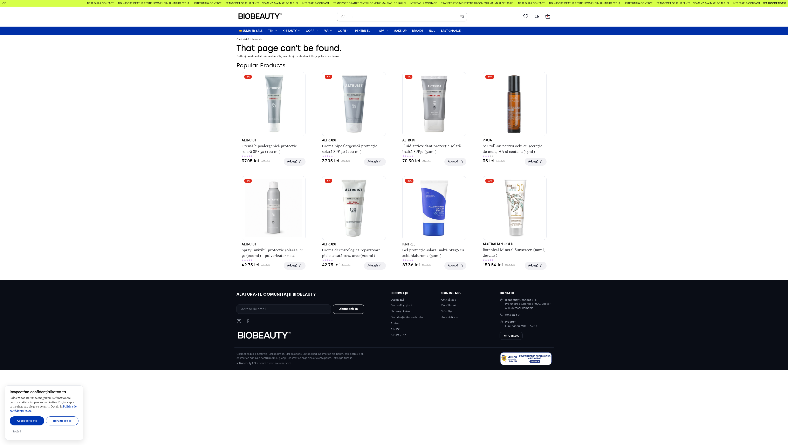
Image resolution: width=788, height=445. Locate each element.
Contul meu (448, 299)
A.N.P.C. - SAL (399, 334)
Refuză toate (62, 420)
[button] (548, 17)
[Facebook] (247, 321)
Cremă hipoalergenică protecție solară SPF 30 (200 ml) (349, 149)
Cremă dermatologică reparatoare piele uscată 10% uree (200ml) (351, 253)
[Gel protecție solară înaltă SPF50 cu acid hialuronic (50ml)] (434, 208)
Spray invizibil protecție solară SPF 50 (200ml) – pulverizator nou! (272, 253)
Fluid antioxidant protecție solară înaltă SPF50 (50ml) (431, 149)
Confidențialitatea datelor (407, 317)
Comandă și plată (401, 305)
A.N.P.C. (396, 329)
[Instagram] (239, 321)
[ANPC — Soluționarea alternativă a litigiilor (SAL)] (526, 358)
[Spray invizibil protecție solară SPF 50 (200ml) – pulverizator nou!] (273, 208)
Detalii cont (448, 305)
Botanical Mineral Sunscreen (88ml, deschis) (514, 253)
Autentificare (449, 317)
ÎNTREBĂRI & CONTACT (98, 3)
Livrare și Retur (400, 311)
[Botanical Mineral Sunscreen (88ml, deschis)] (514, 208)
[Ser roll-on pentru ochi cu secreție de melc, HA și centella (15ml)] (514, 104)
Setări (16, 431)
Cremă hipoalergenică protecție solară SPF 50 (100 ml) (269, 149)
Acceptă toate (27, 420)
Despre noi (397, 299)
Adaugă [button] (292, 161)
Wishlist (446, 311)
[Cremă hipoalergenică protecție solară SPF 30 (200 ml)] (354, 104)
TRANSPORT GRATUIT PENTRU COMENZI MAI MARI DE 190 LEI (152, 3)
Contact (513, 335)
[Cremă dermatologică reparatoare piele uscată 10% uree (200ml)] (354, 208)
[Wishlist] (525, 17)
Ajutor (395, 323)
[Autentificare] (537, 17)
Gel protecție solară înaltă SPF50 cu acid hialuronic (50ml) (433, 253)
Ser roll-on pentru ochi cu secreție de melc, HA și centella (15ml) (512, 149)
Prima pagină (243, 39)
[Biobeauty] (264, 335)
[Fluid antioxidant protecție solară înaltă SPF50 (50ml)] (434, 104)
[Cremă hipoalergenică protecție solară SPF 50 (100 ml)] (273, 104)
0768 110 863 (512, 314)
